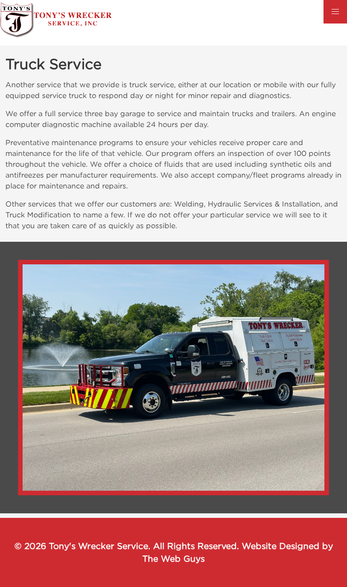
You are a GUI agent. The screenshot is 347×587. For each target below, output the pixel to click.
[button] (335, 11)
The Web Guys (173, 558)
